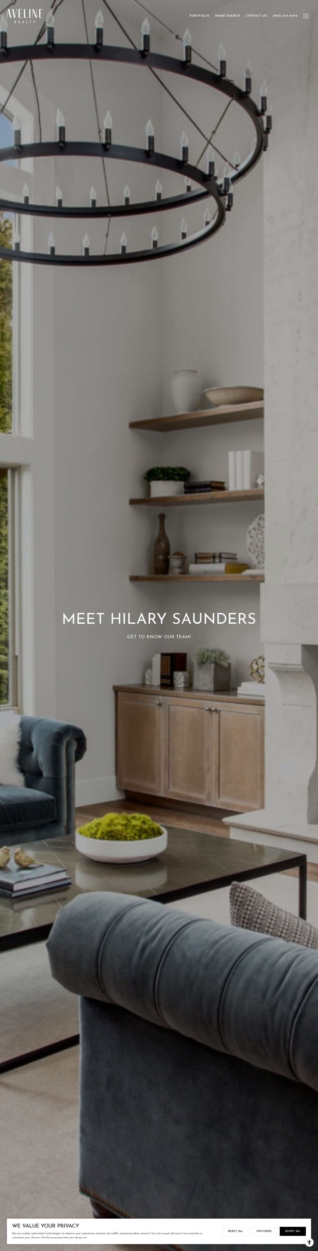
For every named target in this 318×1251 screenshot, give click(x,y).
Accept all (292, 1231)
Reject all (235, 1231)
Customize (264, 1231)
